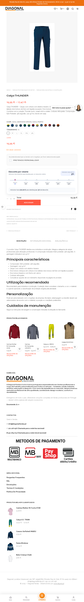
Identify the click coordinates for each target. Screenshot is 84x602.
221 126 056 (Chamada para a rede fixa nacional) (26, 428)
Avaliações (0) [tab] (61, 241)
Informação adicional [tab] (40, 241)
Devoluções (11, 485)
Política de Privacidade (16, 492)
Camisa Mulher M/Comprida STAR (11, 346)
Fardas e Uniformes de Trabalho (49, 219)
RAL (8, 481)
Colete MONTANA (67, 342)
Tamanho (13, 130)
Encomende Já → (13, 404)
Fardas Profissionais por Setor (24, 90)
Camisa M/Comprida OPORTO (29, 346)
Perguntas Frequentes (16, 477)
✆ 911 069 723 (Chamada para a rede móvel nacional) (26, 433)
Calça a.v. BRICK (48, 344)
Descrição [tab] (21, 241)
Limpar (9, 137)
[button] (56, 9)
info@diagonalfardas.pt (17, 424)
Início (9, 90)
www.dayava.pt (59, 583)
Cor (25, 122)
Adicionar (28, 203)
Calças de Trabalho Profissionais (26, 219)
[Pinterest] (75, 209)
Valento (14, 223)
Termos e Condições (15, 488)
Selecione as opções (12, 354)
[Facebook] (72, 209)
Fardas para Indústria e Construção (49, 90)
